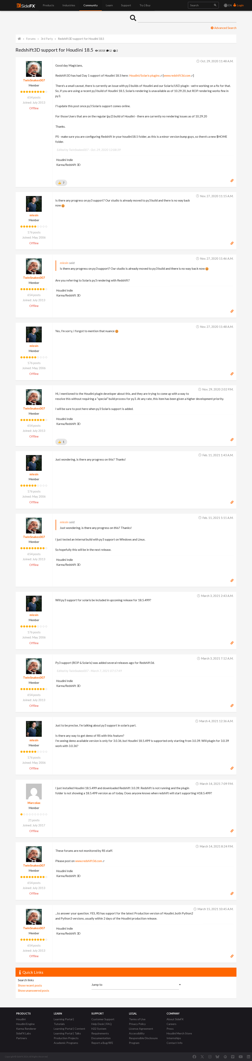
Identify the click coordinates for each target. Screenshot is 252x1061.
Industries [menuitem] (68, 5)
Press (170, 1028)
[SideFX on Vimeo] (232, 1056)
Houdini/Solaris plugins (144, 75)
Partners (21, 1038)
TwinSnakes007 (34, 80)
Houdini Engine (25, 1024)
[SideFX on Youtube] (241, 1056)
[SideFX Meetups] (225, 1056)
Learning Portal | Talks (67, 1033)
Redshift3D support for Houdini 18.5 (81, 38)
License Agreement (141, 1028)
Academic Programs (66, 1042)
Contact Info (175, 1042)
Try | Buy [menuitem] (144, 5)
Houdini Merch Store (179, 1033)
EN (230, 5)
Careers (171, 1024)
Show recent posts (30, 985)
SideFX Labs (23, 1033)
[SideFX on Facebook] (194, 1056)
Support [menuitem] (126, 5)
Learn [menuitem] (109, 5)
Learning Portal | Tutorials (64, 1021)
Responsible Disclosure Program (143, 1040)
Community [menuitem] (90, 5)
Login (240, 5)
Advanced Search (225, 28)
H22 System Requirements (100, 1031)
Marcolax (34, 803)
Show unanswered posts (33, 990)
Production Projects (66, 1038)
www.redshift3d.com (177, 75)
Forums (31, 38)
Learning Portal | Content (69, 1028)
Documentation (101, 1038)
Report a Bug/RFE (102, 1042)
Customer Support (102, 1019)
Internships (174, 1038)
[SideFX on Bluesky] (217, 1056)
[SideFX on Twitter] (202, 1056)
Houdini (21, 1019)
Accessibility (137, 1033)
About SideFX (175, 1019)
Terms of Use (137, 1019)
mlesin (34, 215)
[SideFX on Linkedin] (248, 1056)
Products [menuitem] (48, 5)
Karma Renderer (26, 1028)
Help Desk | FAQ (101, 1024)
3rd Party (47, 38)
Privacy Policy (137, 1024)
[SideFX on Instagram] (209, 1056)
